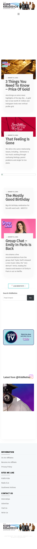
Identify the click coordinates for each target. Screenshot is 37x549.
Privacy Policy (6, 467)
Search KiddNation (10, 293)
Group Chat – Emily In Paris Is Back (18, 245)
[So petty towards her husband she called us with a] (18, 399)
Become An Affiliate (9, 462)
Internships (5, 499)
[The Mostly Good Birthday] (18, 183)
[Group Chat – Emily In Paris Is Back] (18, 228)
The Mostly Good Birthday (17, 197)
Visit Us (4, 508)
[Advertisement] (18, 35)
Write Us (4, 513)
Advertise (5, 503)
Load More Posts (18, 286)
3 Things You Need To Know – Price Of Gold (18, 85)
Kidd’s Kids (5, 478)
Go (30, 298)
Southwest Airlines (8, 487)
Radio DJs (5, 483)
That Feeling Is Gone (18, 141)
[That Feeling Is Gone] (18, 127)
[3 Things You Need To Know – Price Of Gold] (18, 69)
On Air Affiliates (7, 458)
